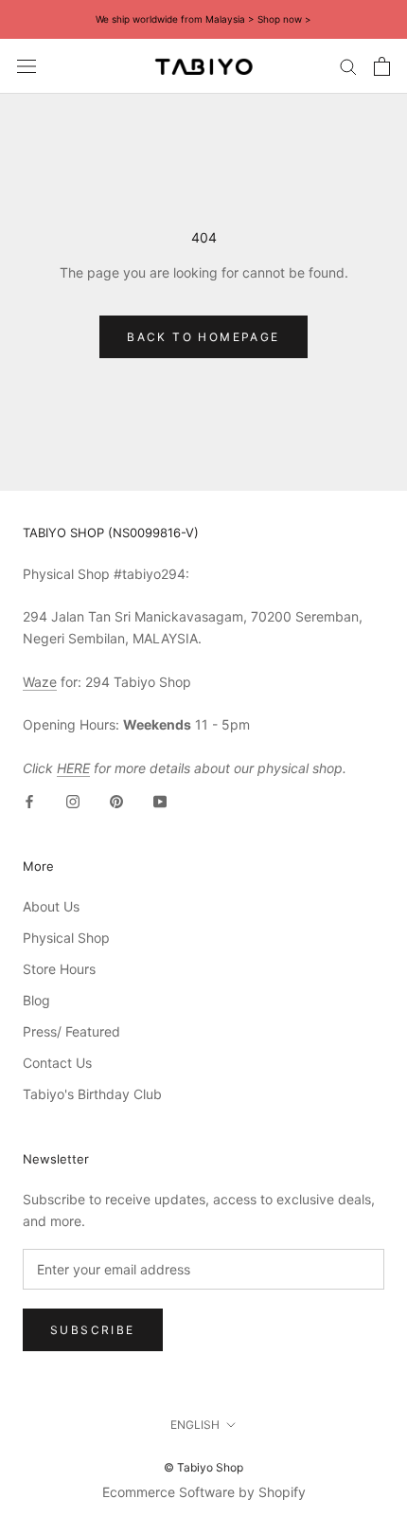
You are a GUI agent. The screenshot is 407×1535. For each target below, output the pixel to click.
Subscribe (92, 1330)
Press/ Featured (71, 1031)
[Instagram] (73, 800)
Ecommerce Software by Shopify (204, 1492)
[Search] (348, 66)
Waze (40, 682)
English (195, 1425)
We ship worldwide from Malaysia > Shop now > (203, 19)
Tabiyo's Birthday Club (92, 1094)
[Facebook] (29, 800)
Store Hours (59, 969)
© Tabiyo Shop (203, 1467)
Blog (36, 1000)
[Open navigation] (26, 66)
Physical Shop (66, 938)
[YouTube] (160, 800)
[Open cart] (382, 66)
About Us (51, 906)
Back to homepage (203, 337)
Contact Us (57, 1063)
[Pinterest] (116, 800)
